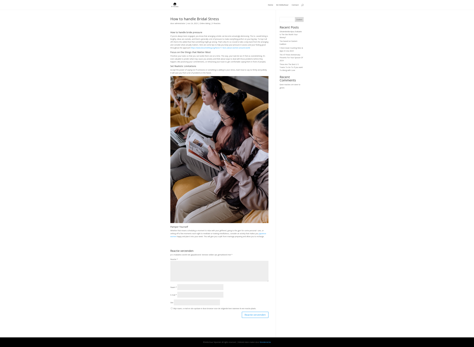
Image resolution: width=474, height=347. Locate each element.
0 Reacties (216, 23)
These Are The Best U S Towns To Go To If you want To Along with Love (291, 67)
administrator (180, 23)
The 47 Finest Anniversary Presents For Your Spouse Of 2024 (291, 58)
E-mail (173, 295)
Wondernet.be (265, 342)
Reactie (174, 259)
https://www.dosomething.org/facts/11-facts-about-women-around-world (220, 48)
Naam (173, 287)
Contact (295, 5)
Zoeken (299, 19)
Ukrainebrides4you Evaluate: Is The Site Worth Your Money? (291, 34)
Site (171, 302)
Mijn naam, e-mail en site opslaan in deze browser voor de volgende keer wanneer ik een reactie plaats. (214, 308)
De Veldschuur (282, 5)
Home (270, 5)
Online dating (205, 23)
